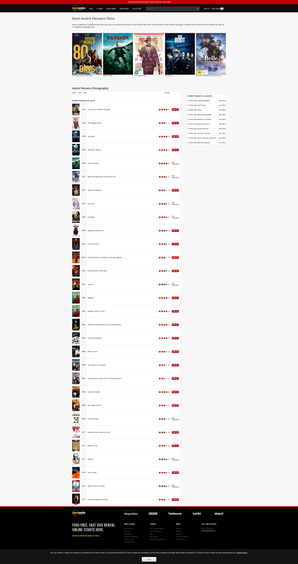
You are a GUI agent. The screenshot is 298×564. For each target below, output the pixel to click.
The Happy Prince (140, 76)
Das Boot (168, 76)
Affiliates (179, 531)
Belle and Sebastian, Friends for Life (208, 76)
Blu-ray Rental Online (157, 529)
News (152, 534)
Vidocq (90, 284)
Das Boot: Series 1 (94, 150)
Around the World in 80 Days (82, 76)
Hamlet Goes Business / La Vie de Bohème (104, 325)
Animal (90, 459)
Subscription (128, 534)
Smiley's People (94, 392)
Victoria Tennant (203, 133)
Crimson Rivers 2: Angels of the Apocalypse (105, 257)
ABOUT (178, 524)
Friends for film (129, 539)
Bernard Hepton (203, 143)
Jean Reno (201, 105)
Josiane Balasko (203, 101)
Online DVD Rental (155, 531)
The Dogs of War (94, 405)
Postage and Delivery (131, 537)
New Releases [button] (124, 8)
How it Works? (128, 529)
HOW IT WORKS (129, 524)
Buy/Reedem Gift (129, 542)
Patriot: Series (107, 76)
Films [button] (91, 8)
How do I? (127, 531)
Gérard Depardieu (204, 115)
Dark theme (215, 8)
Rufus (199, 110)
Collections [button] (136, 8)
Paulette (91, 217)
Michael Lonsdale (204, 119)
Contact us (179, 534)
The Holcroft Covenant (97, 365)
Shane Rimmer (203, 129)
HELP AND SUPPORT (209, 524)
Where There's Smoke (96, 486)
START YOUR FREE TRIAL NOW (149, 2)
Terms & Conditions (182, 537)
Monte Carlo (92, 352)
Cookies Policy (241, 553)
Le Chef (91, 204)
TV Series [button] (100, 8)
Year (79, 93)
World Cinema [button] (111, 8)
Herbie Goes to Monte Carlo (99, 432)
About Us (179, 529)
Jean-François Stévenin (206, 138)
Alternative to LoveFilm (157, 539)
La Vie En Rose (93, 244)
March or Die (93, 446)
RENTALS (153, 524)
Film (84, 93)
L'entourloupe (93, 419)
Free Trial (86, 27)
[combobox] (171, 8)
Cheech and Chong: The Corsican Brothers (104, 378)
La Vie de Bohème (95, 338)
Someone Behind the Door (98, 500)
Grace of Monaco (95, 190)
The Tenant (92, 473)
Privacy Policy (180, 539)
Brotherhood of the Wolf (97, 271)
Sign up (87, 68)
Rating (167, 93)
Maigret (91, 298)
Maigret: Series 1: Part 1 (96, 311)
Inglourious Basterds (95, 231)
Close (149, 559)
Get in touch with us (208, 531)
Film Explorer (154, 537)
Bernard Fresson (203, 124)
